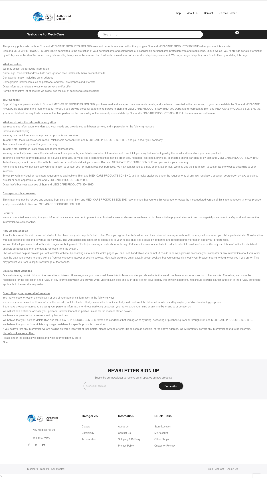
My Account (161, 433)
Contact (219, 469)
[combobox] (150, 34)
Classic (86, 426)
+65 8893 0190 (41, 437)
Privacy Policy (126, 445)
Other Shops (161, 439)
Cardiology (88, 433)
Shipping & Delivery (129, 439)
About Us (123, 426)
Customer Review (164, 445)
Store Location (162, 426)
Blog (210, 469)
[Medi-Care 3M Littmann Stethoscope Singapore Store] (51, 17)
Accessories (89, 439)
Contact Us (124, 433)
